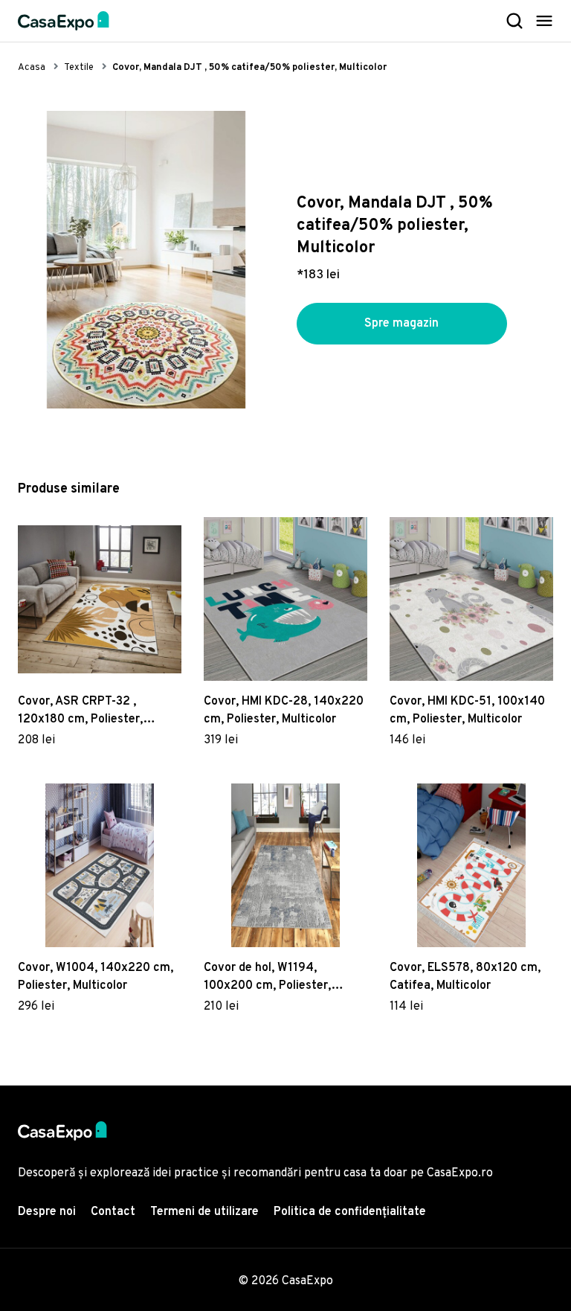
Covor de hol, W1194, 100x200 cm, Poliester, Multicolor (267, 978)
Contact (113, 1212)
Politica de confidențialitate (350, 1212)
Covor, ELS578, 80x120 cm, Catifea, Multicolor (465, 977)
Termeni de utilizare (204, 1212)
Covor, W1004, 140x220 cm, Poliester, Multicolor (95, 977)
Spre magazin (401, 323)
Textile (79, 68)
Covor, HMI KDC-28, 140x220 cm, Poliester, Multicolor (284, 710)
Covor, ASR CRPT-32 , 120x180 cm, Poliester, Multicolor (80, 711)
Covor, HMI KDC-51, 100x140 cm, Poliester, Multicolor (467, 710)
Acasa (31, 68)
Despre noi (47, 1212)
